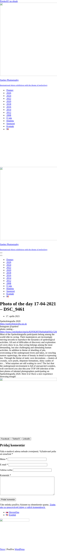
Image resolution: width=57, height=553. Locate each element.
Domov (9, 90)
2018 (8, 104)
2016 (8, 107)
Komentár (5, 475)
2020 (8, 101)
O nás (9, 118)
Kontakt (10, 126)
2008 (8, 115)
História (10, 121)
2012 (8, 112)
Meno (3, 459)
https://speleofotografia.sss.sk (13, 324)
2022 (8, 98)
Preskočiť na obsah (9, 1)
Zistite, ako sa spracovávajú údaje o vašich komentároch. (28, 506)
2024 (8, 96)
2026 (8, 93)
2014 (8, 109)
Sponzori (10, 123)
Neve (2, 549)
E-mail (4, 464)
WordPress (20, 549)
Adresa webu (6, 470)
